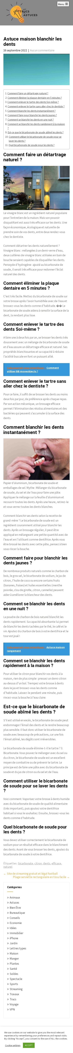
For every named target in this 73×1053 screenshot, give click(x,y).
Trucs (13, 999)
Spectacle (16, 979)
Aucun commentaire (42, 50)
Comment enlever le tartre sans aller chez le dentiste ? (36, 106)
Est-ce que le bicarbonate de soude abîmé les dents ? (35, 132)
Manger (14, 958)
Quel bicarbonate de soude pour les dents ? (31, 145)
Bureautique (17, 913)
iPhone (14, 938)
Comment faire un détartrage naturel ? (27, 93)
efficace (56, 863)
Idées (13, 928)
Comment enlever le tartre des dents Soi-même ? (33, 102)
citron (38, 863)
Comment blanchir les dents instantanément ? (31, 110)
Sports (14, 984)
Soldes (14, 974)
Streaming (16, 989)
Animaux (15, 897)
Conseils (15, 918)
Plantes (14, 963)
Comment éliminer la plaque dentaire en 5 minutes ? (35, 97)
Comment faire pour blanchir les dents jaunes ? (32, 115)
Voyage (14, 1004)
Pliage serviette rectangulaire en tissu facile (41, 877)
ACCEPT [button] (29, 1045)
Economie (16, 923)
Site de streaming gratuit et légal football (30, 873)
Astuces (14, 902)
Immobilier (16, 933)
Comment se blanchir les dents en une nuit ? (31, 119)
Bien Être (15, 908)
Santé (13, 969)
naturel (7, 867)
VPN (12, 1009)
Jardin (13, 943)
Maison (14, 953)
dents (46, 863)
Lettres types (18, 948)
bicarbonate (25, 863)
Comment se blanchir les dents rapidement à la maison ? (36, 126)
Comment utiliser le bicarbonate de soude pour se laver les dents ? (35, 139)
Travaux (14, 994)
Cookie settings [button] (12, 1045)
